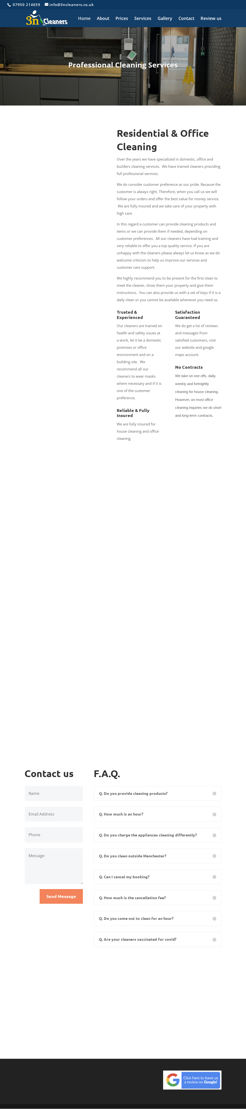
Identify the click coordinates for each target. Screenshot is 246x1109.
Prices (122, 19)
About (103, 19)
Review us (211, 19)
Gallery (165, 19)
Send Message (61, 896)
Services (142, 19)
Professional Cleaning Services (123, 65)
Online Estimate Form (135, 1027)
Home (84, 19)
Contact (186, 19)
